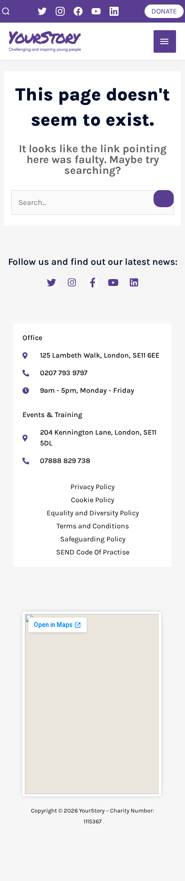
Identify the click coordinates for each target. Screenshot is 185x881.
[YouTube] (96, 11)
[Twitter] (42, 11)
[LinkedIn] (114, 11)
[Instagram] (60, 11)
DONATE (164, 11)
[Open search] (6, 11)
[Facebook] (78, 11)
